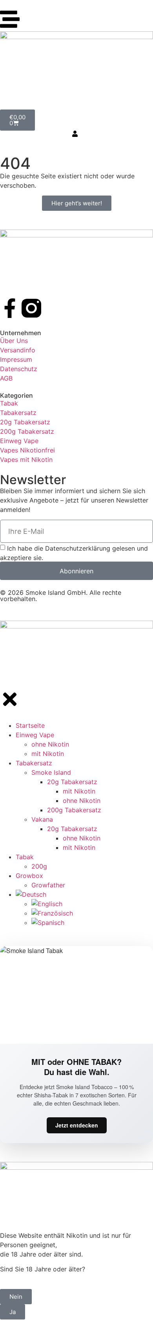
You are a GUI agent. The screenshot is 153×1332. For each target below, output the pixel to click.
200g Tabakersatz (74, 810)
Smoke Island (51, 772)
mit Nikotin (47, 754)
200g (39, 866)
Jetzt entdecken (76, 1125)
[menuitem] (84, 894)
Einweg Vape (35, 735)
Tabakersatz (34, 763)
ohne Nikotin (50, 744)
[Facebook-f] (10, 308)
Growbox (29, 876)
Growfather (48, 885)
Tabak (25, 857)
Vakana (42, 819)
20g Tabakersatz (72, 782)
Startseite (30, 725)
